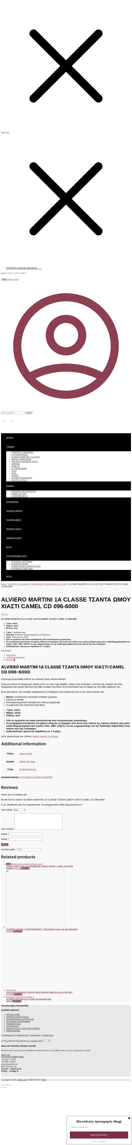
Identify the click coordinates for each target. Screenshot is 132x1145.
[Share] (5, 1028)
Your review (8, 829)
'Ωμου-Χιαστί (25, 753)
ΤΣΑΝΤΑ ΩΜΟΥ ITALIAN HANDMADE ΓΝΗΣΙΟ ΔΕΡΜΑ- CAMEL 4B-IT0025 (39, 866)
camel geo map (27, 761)
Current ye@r (8, 849)
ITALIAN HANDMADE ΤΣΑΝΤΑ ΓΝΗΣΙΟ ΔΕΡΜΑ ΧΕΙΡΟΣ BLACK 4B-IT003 (39, 936)
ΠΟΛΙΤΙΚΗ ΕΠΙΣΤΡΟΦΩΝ (18, 965)
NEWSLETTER (13, 958)
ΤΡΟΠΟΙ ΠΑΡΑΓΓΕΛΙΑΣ (17, 961)
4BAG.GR (5, 998)
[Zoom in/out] (10, 1028)
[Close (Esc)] (2, 1028)
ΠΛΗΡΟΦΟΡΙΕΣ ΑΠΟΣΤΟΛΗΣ (20, 963)
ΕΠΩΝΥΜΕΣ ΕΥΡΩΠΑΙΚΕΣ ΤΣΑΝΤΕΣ (49, 584)
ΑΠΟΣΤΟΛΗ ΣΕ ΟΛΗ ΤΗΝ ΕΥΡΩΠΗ (23, 972)
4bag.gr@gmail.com (32, 267)
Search (29, 413)
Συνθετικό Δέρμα (27, 769)
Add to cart (25, 868)
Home (3, 584)
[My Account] (66, 410)
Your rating (7, 809)
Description (11, 655)
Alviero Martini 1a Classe (45, 736)
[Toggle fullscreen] (7, 1028)
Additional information (15, 657)
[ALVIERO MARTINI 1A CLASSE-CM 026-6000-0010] (20, 941)
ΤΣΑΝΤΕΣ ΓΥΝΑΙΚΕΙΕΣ (19, 584)
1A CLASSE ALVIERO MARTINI (35, 777)
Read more (17, 938)
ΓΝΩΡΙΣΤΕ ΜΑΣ (13, 968)
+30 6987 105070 (11, 267)
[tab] (68, 655)
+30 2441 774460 (21, 267)
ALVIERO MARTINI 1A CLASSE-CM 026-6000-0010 (28, 943)
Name (5, 834)
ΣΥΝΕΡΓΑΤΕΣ (12, 970)
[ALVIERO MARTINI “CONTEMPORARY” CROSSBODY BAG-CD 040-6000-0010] (35, 927)
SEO (44, 1024)
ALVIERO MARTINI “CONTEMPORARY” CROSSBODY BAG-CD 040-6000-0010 (41, 929)
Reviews (10, 660)
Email (4, 839)
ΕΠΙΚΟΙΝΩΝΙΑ (13, 975)
